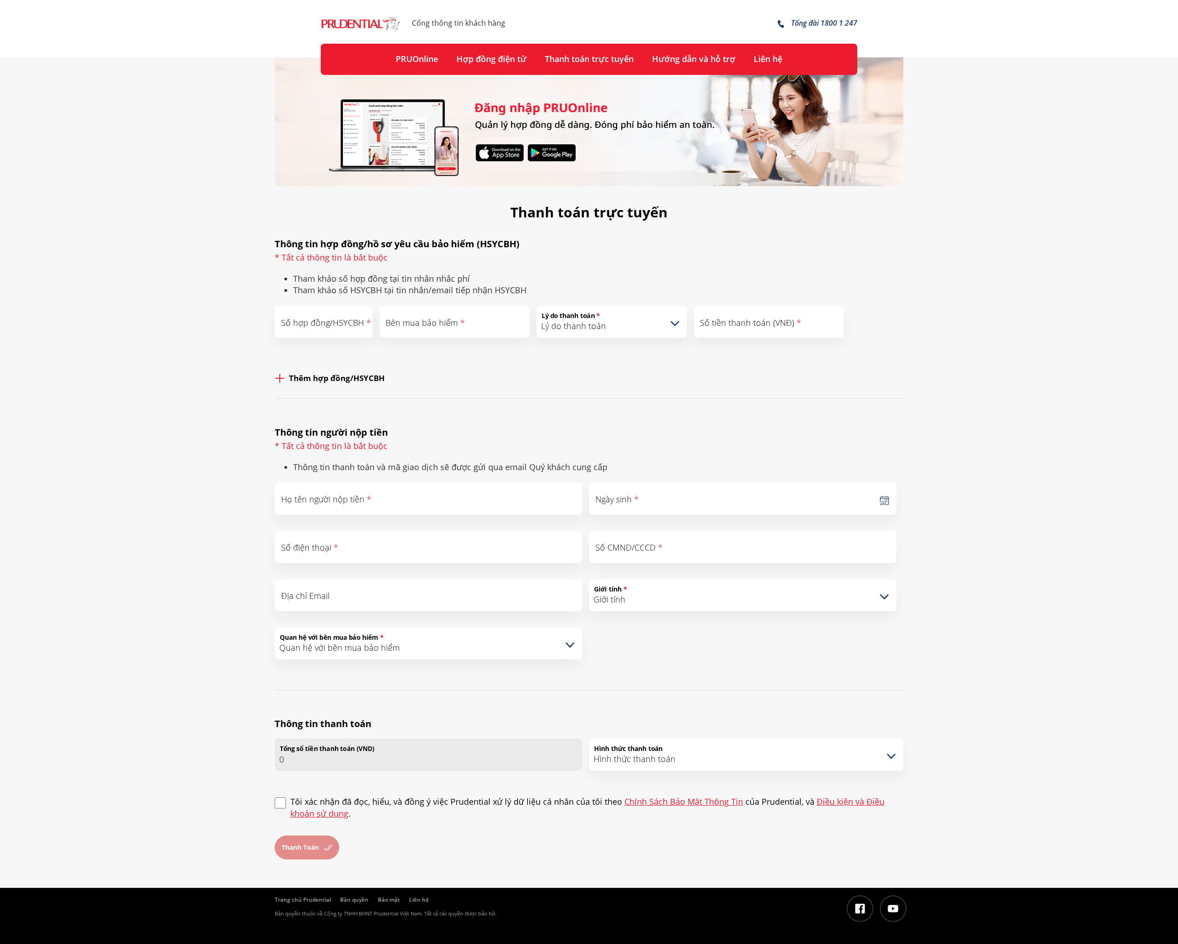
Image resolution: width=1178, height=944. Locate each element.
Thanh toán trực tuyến (589, 58)
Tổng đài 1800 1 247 (823, 23)
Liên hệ (768, 58)
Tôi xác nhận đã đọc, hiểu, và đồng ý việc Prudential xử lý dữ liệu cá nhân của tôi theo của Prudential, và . (587, 807)
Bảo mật (389, 900)
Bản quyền (354, 900)
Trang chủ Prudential (303, 900)
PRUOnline (417, 58)
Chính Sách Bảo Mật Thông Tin (683, 801)
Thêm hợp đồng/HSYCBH (337, 378)
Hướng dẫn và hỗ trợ (693, 58)
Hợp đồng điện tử (491, 58)
